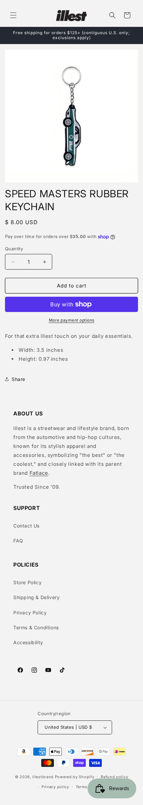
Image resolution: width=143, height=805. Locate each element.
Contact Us (26, 525)
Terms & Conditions (36, 627)
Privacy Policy (30, 612)
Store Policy (27, 582)
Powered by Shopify (74, 776)
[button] (13, 15)
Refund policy (114, 776)
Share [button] (18, 379)
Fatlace (39, 473)
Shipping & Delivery (36, 597)
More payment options (71, 320)
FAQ (18, 540)
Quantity (14, 248)
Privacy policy (55, 786)
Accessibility (28, 642)
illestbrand (43, 776)
